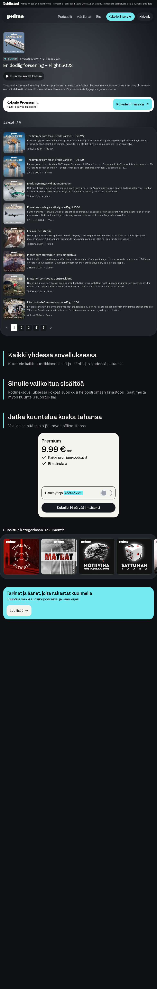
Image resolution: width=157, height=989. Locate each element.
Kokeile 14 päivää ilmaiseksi (78, 508)
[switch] (106, 493)
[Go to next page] (51, 327)
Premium (51, 441)
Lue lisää (148, 3)
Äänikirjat (84, 17)
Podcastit (65, 17)
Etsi (98, 17)
